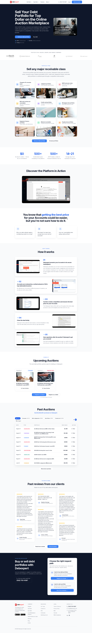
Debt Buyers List (44, 615)
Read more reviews (40, 546)
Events (29, 622)
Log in (69, 2)
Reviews (29, 618)
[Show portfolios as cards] (74, 420)
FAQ (41, 610)
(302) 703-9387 (63, 2)
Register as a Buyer (40, 394)
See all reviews (53, 546)
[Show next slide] (75, 20)
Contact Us (43, 608)
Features (42, 2)
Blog (29, 620)
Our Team (43, 606)
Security (55, 612)
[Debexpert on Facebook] (69, 615)
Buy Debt (36, 2)
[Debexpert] (14, 2)
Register (29, 606)
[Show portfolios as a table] (76, 420)
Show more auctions (46, 468)
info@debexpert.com (72, 608)
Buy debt (35, 37)
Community (43, 612)
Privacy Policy (57, 608)
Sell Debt (29, 2)
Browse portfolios (53, 140)
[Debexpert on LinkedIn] (67, 615)
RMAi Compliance (57, 615)
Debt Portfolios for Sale (33, 616)
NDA (55, 610)
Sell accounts (77, 2)
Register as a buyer (61, 578)
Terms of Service (57, 606)
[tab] (71, 34)
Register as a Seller (53, 394)
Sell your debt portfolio (23, 37)
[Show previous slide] (72, 20)
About (47, 2)
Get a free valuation (61, 590)
